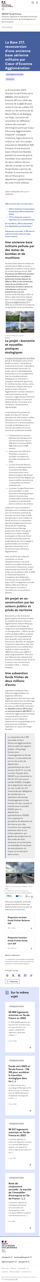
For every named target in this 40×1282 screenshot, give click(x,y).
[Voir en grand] (20, 322)
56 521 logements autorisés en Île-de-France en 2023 (19, 1132)
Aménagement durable (14, 74)
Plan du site (5, 1268)
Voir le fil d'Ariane (7, 27)
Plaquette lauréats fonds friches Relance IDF (19, 920)
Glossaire (13, 1268)
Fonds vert (10, 79)
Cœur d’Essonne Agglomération (18, 300)
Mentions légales (15, 1272)
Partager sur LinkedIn (19, 975)
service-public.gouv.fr (22, 1257)
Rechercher (33, 2)
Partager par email (25, 975)
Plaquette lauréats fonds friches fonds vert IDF (18, 940)
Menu (37, 2)
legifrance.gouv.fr (8, 1262)
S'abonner (14, 981)
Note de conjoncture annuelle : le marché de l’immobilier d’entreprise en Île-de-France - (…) (20, 1191)
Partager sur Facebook (7, 975)
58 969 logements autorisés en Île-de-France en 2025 (19, 1015)
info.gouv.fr (6, 1257)
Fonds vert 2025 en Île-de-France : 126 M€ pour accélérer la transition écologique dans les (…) (19, 1073)
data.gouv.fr (22, 1262)
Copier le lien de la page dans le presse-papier (31, 975)
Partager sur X (13, 975)
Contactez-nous (26, 1272)
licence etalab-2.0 (10, 1279)
